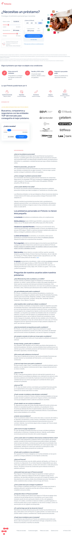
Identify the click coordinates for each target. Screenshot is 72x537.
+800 (40, 23)
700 (36, 23)
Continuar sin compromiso (33, 36)
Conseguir (21, 136)
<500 (27, 23)
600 (32, 23)
